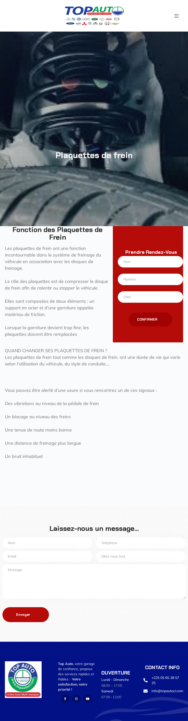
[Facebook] (65, 699)
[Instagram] (76, 699)
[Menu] (176, 16)
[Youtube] (87, 699)
